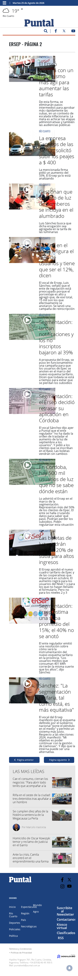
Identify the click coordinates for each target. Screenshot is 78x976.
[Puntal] (20, 882)
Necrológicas (29, 926)
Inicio (12, 907)
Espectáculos (29, 907)
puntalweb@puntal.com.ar (27, 965)
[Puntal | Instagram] (62, 886)
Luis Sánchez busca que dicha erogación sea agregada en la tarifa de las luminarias (55, 227)
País (23, 920)
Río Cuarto (44, 131)
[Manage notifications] (69, 968)
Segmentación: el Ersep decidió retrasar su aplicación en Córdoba (57, 408)
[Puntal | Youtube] (73, 32)
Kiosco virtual (62, 926)
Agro (36, 911)
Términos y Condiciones (20, 948)
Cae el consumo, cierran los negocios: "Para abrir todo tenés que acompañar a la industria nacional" (30, 784)
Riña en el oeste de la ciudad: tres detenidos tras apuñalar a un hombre (32, 798)
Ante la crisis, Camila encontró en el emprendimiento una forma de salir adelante (30, 860)
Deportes (14, 922)
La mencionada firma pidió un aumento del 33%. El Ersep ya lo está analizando (55, 174)
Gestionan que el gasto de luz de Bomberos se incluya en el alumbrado (56, 203)
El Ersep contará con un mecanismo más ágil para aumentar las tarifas (56, 79)
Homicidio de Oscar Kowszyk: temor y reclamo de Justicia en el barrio (32, 841)
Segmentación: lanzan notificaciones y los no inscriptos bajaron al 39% (56, 337)
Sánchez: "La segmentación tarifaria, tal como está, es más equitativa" (56, 697)
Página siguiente (58, 759)
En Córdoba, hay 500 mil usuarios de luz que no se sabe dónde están (56, 479)
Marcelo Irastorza (36, 827)
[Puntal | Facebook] (56, 32)
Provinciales (45, 57)
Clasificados (66, 933)
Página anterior (25, 759)
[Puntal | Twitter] (64, 32)
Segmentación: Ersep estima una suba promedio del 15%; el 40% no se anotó (56, 621)
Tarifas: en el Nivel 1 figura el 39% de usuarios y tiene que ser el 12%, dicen (57, 260)
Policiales (14, 929)
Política (13, 935)
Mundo (37, 905)
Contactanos (66, 919)
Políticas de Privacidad (21, 952)
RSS (61, 938)
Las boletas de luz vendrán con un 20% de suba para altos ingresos (56, 549)
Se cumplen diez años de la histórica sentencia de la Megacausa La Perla (30, 814)
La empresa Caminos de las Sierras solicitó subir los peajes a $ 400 (56, 150)
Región (25, 913)
